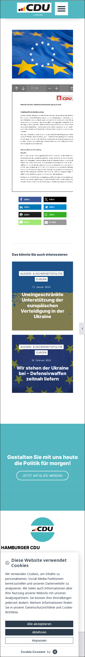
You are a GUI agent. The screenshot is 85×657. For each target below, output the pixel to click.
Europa (41, 279)
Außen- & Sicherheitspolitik (41, 273)
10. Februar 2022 (41, 360)
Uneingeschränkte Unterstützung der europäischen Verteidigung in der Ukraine (42, 305)
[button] (61, 8)
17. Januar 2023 (41, 287)
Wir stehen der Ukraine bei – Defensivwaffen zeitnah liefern (43, 373)
